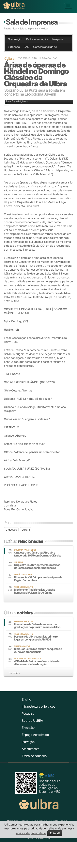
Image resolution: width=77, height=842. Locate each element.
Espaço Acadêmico (35, 735)
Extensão (14, 46)
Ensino (26, 699)
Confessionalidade (45, 46)
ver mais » (14, 673)
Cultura (26, 529)
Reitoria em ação (37, 39)
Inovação (28, 742)
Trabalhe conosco (34, 756)
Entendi (55, 833)
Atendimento (30, 749)
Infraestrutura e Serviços (38, 706)
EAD (26, 46)
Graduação (15, 39)
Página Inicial (10, 28)
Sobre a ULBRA (32, 720)
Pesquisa (57, 39)
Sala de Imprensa (31, 21)
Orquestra (11, 529)
